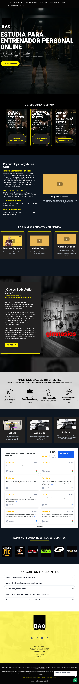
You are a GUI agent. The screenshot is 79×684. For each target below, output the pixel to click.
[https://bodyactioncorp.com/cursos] (39, 623)
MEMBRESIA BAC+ (55, 2)
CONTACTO (39, 656)
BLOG (63, 2)
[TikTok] (46, 637)
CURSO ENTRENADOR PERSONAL (39, 648)
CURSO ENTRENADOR (31, 2)
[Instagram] (37, 637)
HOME (10, 2)
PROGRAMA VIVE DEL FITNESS (39, 649)
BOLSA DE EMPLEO (13, 5)
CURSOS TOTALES (18, 2)
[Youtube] (42, 637)
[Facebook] (32, 637)
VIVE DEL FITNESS (44, 2)
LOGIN (22, 5)
